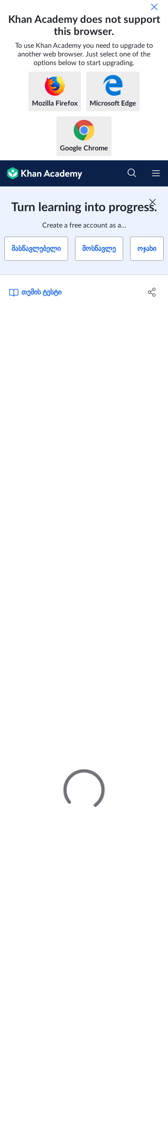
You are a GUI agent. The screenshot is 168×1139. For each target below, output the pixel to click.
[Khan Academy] (41, 173)
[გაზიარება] (151, 292)
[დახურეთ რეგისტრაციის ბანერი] (152, 202)
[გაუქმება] (154, 7)
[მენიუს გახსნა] (156, 173)
